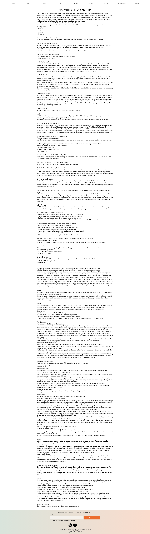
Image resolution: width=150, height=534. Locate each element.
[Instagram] (70, 525)
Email (51, 515)
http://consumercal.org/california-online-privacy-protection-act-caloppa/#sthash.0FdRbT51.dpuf (84, 132)
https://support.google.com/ (63, 118)
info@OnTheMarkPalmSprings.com (52, 251)
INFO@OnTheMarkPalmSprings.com (63, 419)
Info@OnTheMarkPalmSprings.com (47, 240)
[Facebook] (75, 525)
